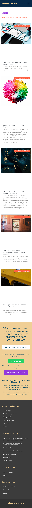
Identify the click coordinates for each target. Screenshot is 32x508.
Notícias (5, 426)
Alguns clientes (8, 472)
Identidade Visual (8, 420)
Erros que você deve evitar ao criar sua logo (14, 305)
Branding (6, 423)
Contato (5, 493)
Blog (4, 475)
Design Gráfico (7, 417)
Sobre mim (6, 490)
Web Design (7, 410)
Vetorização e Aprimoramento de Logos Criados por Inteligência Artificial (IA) (15, 439)
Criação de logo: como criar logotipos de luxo (13, 192)
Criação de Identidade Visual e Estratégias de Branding (12, 443)
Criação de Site (7, 448)
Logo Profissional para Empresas (13, 451)
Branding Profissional (9, 454)
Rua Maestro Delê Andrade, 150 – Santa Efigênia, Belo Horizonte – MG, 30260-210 (16, 387)
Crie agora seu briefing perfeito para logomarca (15, 63)
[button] (28, 3)
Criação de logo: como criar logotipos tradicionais (13, 126)
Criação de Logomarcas (10, 414)
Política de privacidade (10, 487)
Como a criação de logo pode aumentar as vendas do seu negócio (14, 252)
